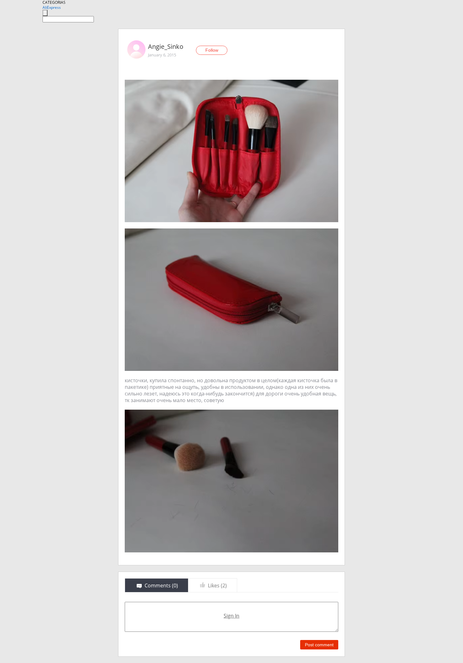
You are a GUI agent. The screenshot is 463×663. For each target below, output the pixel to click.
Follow (211, 50)
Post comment (319, 644)
